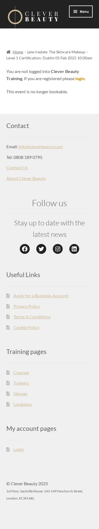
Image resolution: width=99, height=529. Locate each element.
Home (18, 52)
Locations (22, 404)
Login (18, 449)
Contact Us (17, 167)
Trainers (21, 382)
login (80, 78)
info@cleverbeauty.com (41, 146)
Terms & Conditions (32, 316)
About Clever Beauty (26, 178)
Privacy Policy (26, 306)
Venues (20, 393)
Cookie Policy (26, 327)
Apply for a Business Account (40, 295)
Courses (21, 372)
